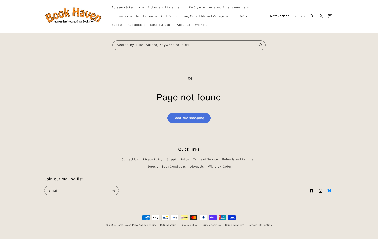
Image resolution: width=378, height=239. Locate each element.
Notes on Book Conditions (166, 166)
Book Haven (124, 225)
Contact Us (130, 159)
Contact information (260, 225)
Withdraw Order (219, 166)
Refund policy (168, 225)
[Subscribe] (114, 190)
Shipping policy (234, 225)
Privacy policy (189, 225)
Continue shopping (189, 118)
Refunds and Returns (237, 159)
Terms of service (211, 225)
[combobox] (189, 45)
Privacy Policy (152, 159)
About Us (197, 166)
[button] (127, 7)
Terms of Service (205, 159)
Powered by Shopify (144, 225)
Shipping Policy (178, 159)
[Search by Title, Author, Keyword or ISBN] (260, 45)
